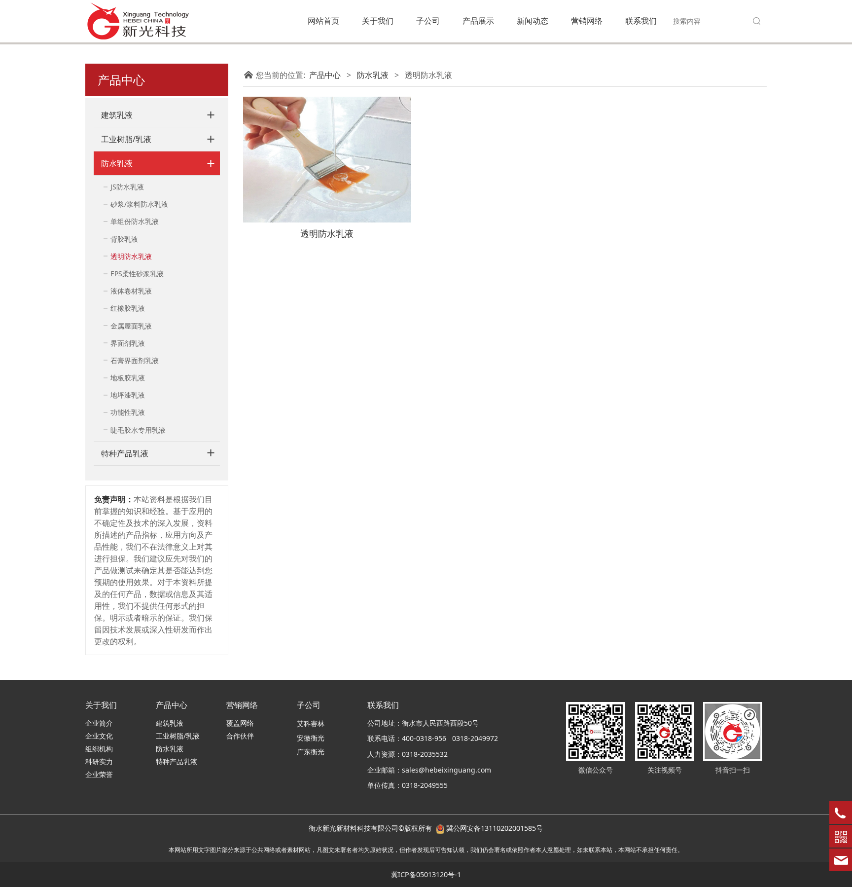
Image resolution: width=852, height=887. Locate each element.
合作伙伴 (240, 735)
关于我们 (377, 20)
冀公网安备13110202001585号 (494, 828)
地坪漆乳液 (127, 395)
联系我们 (641, 20)
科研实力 (99, 761)
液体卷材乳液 (131, 291)
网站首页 (323, 20)
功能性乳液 (127, 412)
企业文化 (99, 735)
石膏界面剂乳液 (134, 360)
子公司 (428, 20)
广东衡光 (310, 751)
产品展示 (478, 20)
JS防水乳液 (127, 186)
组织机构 (99, 748)
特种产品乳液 (124, 453)
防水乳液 (117, 163)
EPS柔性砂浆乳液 (137, 273)
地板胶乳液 (127, 377)
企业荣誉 (99, 774)
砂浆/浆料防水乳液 (139, 204)
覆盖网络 (240, 723)
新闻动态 (532, 20)
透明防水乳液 (131, 256)
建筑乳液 (117, 115)
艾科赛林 (310, 723)
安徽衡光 (310, 737)
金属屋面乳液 (131, 326)
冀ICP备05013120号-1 (426, 874)
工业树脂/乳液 (126, 139)
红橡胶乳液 (127, 308)
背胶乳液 (124, 239)
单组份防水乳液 (134, 221)
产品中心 (325, 75)
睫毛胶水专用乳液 (138, 430)
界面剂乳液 (127, 343)
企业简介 (99, 723)
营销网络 (587, 20)
